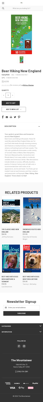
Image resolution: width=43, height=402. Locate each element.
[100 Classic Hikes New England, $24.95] (11, 211)
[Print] (11, 117)
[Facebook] (3, 117)
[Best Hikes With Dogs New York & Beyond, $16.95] (32, 258)
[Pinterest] (19, 117)
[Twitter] (15, 117)
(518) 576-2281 (22, 372)
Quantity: (5, 90)
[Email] (7, 117)
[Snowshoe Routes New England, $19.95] (32, 211)
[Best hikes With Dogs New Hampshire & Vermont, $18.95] (11, 258)
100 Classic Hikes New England (10, 230)
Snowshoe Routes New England (32, 230)
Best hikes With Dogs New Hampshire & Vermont (10, 279)
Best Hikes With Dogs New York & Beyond (31, 278)
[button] (28, 85)
